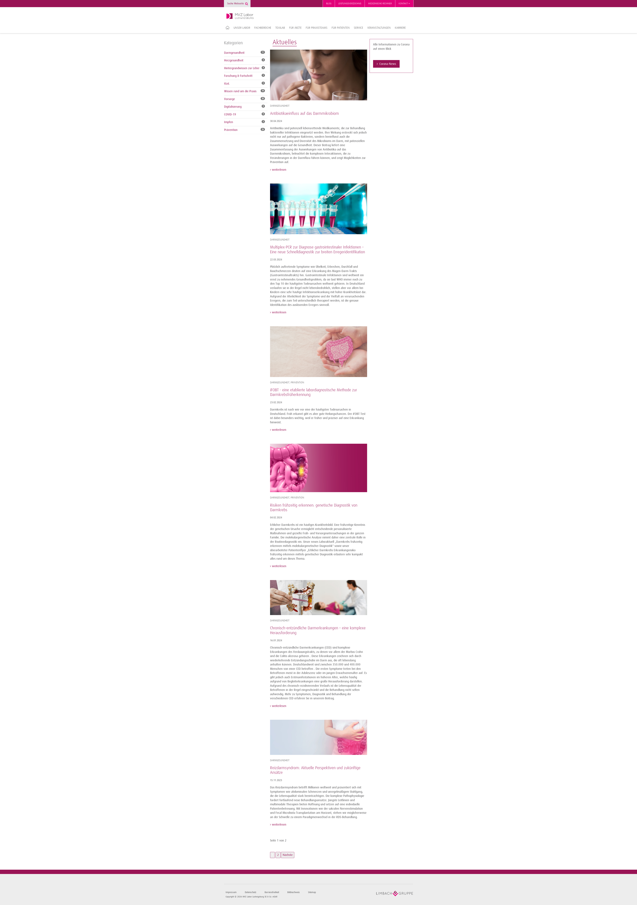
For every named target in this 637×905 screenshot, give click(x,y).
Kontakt (403, 3)
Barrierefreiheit (272, 892)
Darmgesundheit (234, 52)
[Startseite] (239, 16)
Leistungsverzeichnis (349, 3)
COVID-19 (230, 114)
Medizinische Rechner (380, 3)
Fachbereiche (262, 27)
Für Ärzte (295, 27)
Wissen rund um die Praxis (240, 91)
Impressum (231, 892)
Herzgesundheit (233, 60)
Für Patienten (341, 27)
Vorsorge (229, 99)
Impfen (228, 122)
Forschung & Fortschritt (238, 75)
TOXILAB (280, 27)
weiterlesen (278, 169)
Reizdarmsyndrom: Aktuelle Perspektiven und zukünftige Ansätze (315, 770)
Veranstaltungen (379, 27)
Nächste (288, 855)
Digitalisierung (233, 106)
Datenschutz (250, 892)
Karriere (400, 27)
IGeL (226, 83)
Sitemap (312, 892)
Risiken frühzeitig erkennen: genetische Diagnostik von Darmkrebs (313, 507)
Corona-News (387, 64)
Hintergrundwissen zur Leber (241, 68)
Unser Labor (242, 27)
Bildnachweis (293, 892)
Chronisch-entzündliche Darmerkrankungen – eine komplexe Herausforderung (318, 630)
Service (358, 27)
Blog (328, 3)
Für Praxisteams (316, 27)
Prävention (231, 130)
